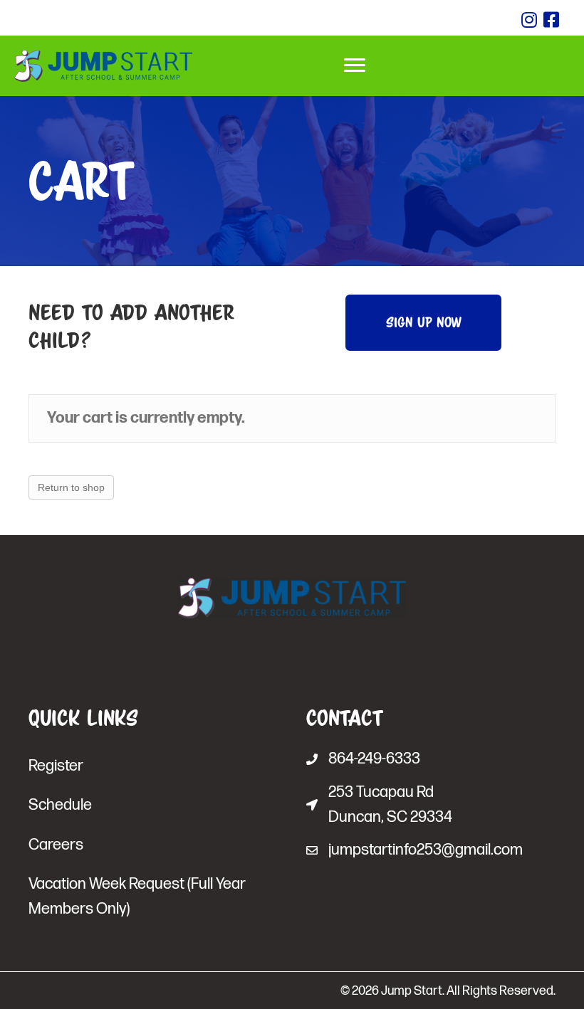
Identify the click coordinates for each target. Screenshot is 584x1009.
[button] (423, 323)
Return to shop (71, 487)
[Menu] (354, 65)
